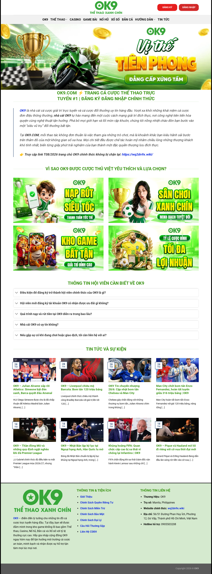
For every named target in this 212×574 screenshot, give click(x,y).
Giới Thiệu (86, 496)
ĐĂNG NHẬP (188, 7)
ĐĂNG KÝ (167, 7)
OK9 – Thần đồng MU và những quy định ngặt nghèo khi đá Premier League (31, 449)
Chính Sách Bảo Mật (92, 514)
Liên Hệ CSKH (88, 531)
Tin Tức (163, 19)
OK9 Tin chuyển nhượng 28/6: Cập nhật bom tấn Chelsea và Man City (124, 389)
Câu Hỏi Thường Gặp (92, 525)
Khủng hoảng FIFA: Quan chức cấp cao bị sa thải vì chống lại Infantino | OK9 (124, 449)
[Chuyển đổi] (16, 293)
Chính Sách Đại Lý (91, 520)
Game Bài (90, 19)
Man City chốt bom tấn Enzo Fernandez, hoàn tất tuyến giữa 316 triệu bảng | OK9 (174, 389)
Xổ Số (115, 19)
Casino (75, 19)
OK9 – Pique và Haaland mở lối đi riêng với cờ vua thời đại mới (176, 447)
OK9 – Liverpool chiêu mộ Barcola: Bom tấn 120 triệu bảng (81, 387)
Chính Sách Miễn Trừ (92, 508)
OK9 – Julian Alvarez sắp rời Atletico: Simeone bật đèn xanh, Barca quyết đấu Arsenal (32, 389)
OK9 (45, 19)
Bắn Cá (127, 19)
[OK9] (106, 7)
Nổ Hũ (104, 19)
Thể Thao (57, 19)
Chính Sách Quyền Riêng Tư (96, 502)
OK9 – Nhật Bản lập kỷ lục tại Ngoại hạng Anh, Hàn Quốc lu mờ (82, 447)
